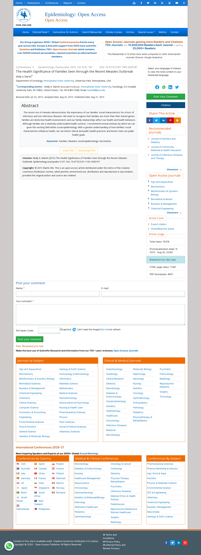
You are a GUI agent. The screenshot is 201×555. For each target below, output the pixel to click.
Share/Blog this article (162, 228)
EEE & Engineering (156, 492)
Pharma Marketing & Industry (162, 468)
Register (67, 3)
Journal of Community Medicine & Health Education (166, 149)
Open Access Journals (65, 49)
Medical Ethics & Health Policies (123, 498)
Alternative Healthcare (86, 507)
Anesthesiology (114, 369)
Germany (25, 478)
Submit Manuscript (92, 32)
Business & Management (164, 203)
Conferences (51, 3)
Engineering (25, 417)
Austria (60, 468)
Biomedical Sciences (161, 199)
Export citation (158, 224)
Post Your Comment (166, 96)
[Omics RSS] (162, 3)
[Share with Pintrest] (170, 120)
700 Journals (114, 45)
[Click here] (134, 3)
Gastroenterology (84, 492)
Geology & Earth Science (72, 369)
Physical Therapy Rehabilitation (120, 480)
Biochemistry (158, 186)
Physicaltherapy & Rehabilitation (142, 419)
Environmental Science (159, 487)
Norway (60, 487)
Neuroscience (82, 483)
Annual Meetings (88, 453)
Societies (24, 49)
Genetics (110, 406)
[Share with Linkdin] (163, 120)
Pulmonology (167, 374)
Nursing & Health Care (71, 407)
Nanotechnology (68, 398)
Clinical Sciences (27, 402)
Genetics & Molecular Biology (34, 436)
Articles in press (114, 32)
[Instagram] (185, 542)
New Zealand (38, 502)
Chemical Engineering (162, 208)
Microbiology (113, 434)
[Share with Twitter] (156, 120)
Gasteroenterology (116, 401)
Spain (41, 463)
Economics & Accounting (32, 412)
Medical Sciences (68, 393)
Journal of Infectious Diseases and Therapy (167, 157)
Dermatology (113, 388)
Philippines (44, 509)
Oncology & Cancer (121, 463)
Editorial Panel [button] (40, 32)
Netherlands (23, 509)
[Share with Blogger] (177, 120)
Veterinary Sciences (69, 431)
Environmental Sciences (31, 422)
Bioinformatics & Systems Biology (164, 193)
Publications (33, 3)
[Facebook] (166, 542)
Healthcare (112, 415)
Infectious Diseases (116, 425)
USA (23, 463)
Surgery (164, 391)
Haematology (113, 410)
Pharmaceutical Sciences (72, 412)
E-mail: (105, 288)
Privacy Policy (112, 541)
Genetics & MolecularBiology (90, 497)
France (42, 478)
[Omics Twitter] (148, 3)
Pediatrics (138, 412)
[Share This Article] (163, 87)
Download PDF (87, 150)
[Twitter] (172, 542)
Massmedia (153, 511)
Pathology (138, 407)
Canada (42, 468)
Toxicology (165, 396)
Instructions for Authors (65, 32)
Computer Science (28, 407)
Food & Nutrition (27, 426)
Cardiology (112, 374)
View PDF (68, 150)
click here (105, 329)
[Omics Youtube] (177, 3)
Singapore (43, 487)
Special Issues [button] (145, 32)
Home (19, 3)
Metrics (163, 32)
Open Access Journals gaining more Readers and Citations (144, 41)
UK (22, 483)
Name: (20, 288)
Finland (60, 473)
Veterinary (152, 497)
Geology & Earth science (160, 516)
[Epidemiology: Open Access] (24, 14)
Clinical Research (115, 378)
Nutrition (137, 388)
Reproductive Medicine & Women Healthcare (124, 511)
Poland (59, 463)
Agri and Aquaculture (162, 182)
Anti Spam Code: (25, 330)
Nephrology (139, 374)
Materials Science (68, 383)
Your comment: (25, 301)
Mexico (60, 483)
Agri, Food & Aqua (156, 473)
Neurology (138, 378)
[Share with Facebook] (149, 120)
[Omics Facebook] (141, 3)
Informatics (65, 378)
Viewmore (172, 169)
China (41, 473)
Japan (23, 487)
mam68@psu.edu (96, 90)
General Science (27, 431)
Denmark (61, 478)
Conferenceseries (69, 42)
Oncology (138, 393)
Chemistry (24, 398)
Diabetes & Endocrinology (113, 395)
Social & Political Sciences (72, 426)
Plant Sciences (67, 422)
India (41, 483)
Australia (25, 468)
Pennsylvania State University (58, 80)
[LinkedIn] (178, 542)
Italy (22, 473)
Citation (166, 105)
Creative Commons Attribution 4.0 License (75, 541)
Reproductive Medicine (167, 385)
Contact (81, 3)
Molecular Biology (142, 369)
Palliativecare (117, 504)
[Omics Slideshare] (169, 3)
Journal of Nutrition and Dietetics (163, 140)
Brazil (23, 492)
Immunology (112, 420)
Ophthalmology (141, 398)
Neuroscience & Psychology (74, 402)
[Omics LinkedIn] (155, 3)
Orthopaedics (140, 402)
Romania (60, 492)
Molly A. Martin (23, 76)
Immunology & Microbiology (74, 374)
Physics (63, 417)
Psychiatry (165, 369)
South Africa (39, 494)
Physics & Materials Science (162, 483)
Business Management (159, 507)
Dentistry (111, 383)
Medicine (111, 430)
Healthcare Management (87, 478)
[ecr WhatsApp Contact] (184, 3)
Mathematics (66, 388)
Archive (130, 32)
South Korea (22, 499)
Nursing (137, 383)
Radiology (165, 378)
